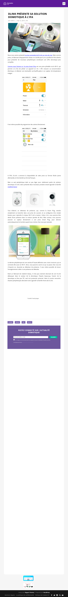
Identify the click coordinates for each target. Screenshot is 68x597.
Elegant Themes (29, 592)
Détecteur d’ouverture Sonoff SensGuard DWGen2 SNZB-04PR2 (33, 501)
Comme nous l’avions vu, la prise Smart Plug (22, 66)
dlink (17, 322)
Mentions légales (10, 595)
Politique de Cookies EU (42, 595)
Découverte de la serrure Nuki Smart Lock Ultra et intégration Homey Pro (34, 392)
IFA (27, 20)
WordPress (46, 592)
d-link (10, 322)
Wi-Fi (29, 322)
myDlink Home (12, 187)
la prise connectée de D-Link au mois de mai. (38, 55)
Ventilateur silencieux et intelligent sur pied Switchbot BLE (33, 556)
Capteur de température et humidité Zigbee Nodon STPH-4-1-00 (34, 446)
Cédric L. (13, 20)
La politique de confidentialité (25, 595)
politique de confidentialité (27, 342)
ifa (23, 322)
